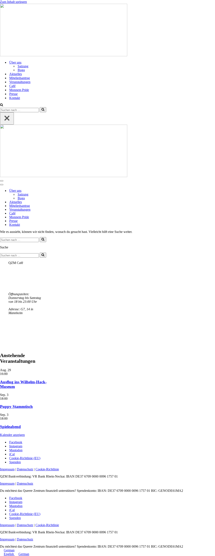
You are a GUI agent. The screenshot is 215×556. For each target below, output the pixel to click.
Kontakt (14, 98)
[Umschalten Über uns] (73, 191)
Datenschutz (25, 469)
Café (12, 86)
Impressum (7, 469)
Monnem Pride (19, 90)
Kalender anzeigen (12, 435)
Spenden (15, 462)
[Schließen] (7, 118)
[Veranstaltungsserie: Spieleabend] (9, 418)
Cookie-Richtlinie (47, 469)
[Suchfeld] (1, 105)
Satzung (23, 66)
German (9, 550)
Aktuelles (15, 74)
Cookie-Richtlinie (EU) (24, 458)
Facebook (15, 442)
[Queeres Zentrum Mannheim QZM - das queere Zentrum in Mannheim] (63, 55)
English (9, 554)
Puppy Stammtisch (16, 406)
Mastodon (15, 450)
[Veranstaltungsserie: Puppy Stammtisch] (9, 398)
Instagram (15, 446)
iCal (12, 454)
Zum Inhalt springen (13, 2)
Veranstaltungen (19, 82)
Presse (13, 94)
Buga (21, 70)
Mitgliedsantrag (19, 78)
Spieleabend (10, 426)
